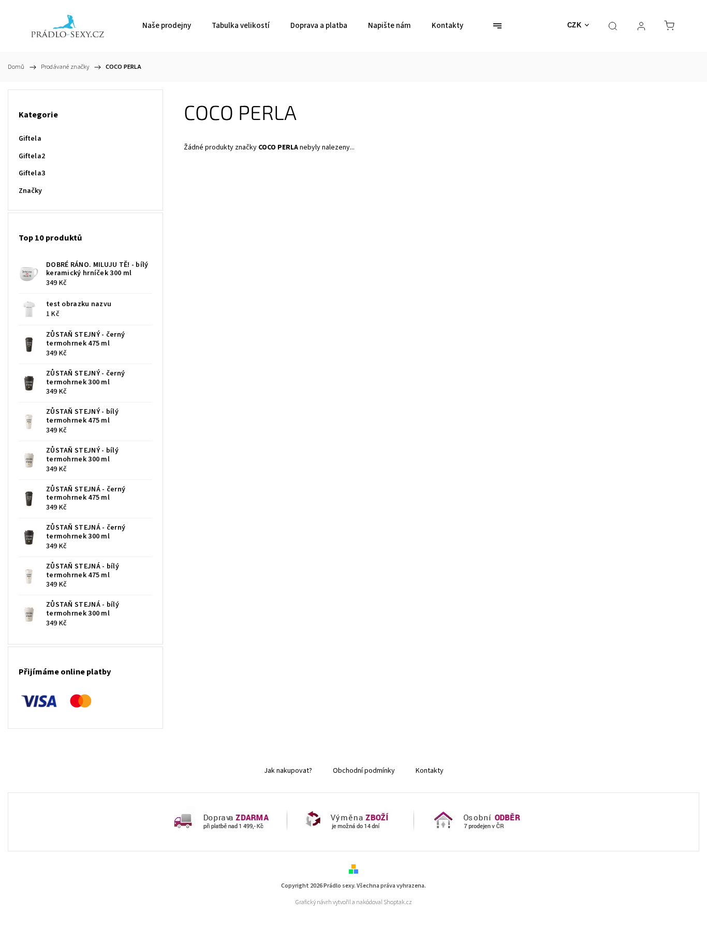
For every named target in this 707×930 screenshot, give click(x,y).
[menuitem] (166, 26)
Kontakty (430, 771)
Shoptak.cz (398, 902)
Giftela (30, 138)
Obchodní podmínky (364, 771)
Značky (30, 191)
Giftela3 (32, 173)
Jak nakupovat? (288, 771)
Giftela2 (32, 156)
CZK (574, 25)
